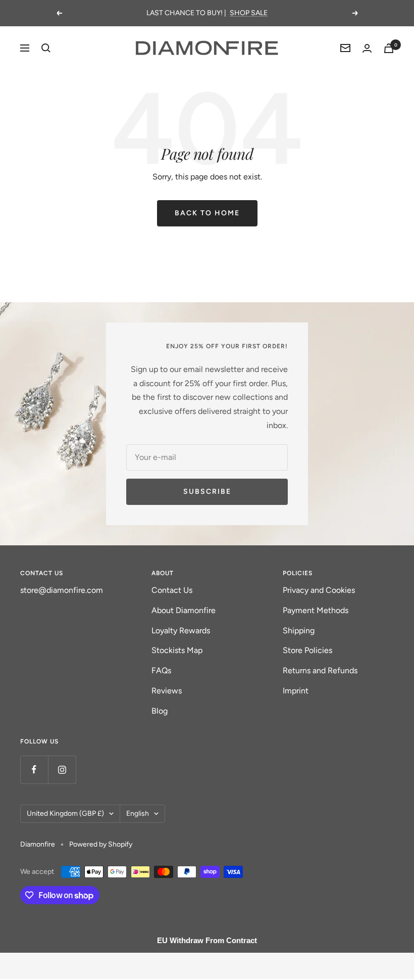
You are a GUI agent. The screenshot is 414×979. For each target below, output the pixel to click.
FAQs (161, 670)
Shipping (299, 630)
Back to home (207, 213)
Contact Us (171, 590)
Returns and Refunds (320, 670)
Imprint (295, 690)
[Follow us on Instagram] (62, 769)
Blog (159, 711)
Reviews (166, 690)
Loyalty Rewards (180, 630)
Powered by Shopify (100, 844)
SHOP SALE (249, 13)
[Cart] (389, 48)
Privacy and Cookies (319, 590)
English (137, 813)
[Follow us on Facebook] (34, 769)
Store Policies (307, 650)
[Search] (45, 48)
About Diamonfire (183, 610)
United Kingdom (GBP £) (65, 813)
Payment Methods (315, 610)
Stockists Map (176, 650)
